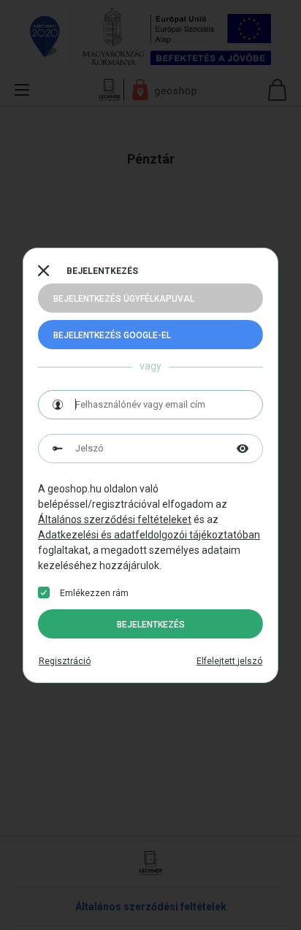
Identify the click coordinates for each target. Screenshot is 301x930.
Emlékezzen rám (94, 593)
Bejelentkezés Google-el (112, 335)
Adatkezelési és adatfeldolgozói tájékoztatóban (149, 535)
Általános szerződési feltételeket (114, 519)
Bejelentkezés (151, 625)
